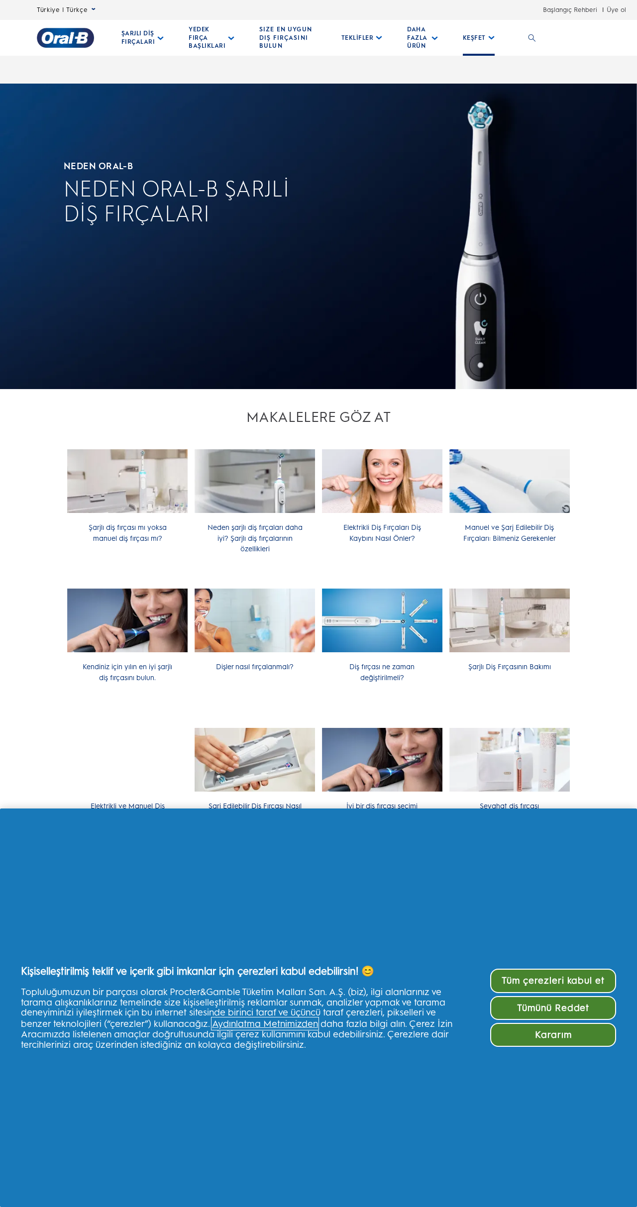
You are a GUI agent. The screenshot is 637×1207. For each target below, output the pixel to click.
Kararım (553, 1034)
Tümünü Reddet (553, 1007)
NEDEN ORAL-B (98, 166)
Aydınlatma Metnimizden (265, 1023)
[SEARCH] (532, 38)
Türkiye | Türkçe (62, 9)
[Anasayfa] (65, 38)
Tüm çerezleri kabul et (553, 980)
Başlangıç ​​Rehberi (570, 9)
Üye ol (616, 9)
